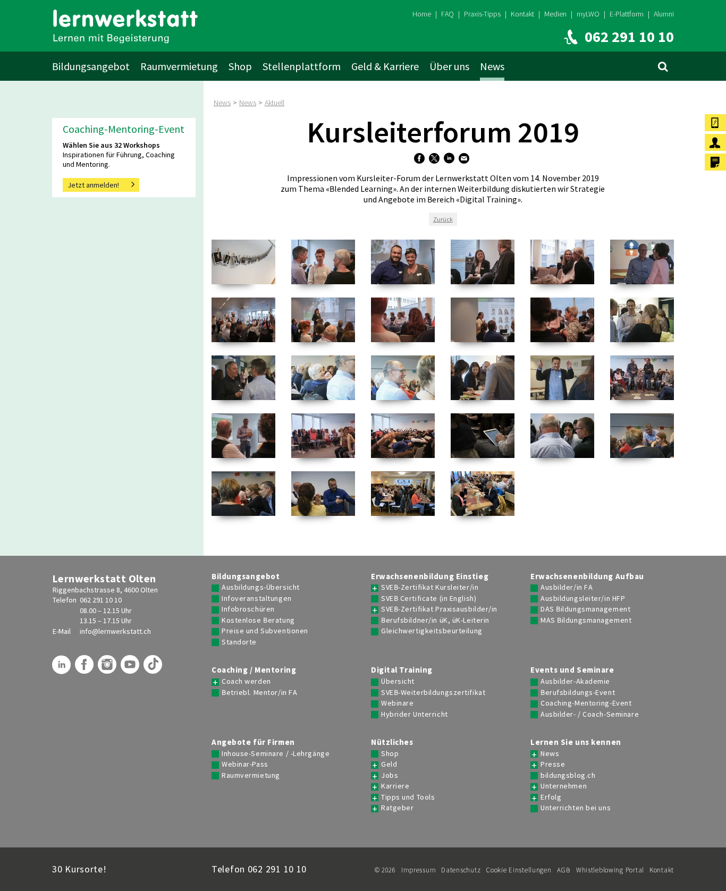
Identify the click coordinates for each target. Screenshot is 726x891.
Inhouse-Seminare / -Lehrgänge (276, 753)
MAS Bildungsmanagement (586, 620)
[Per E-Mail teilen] (465, 159)
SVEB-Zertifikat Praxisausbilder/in (439, 609)
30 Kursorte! (79, 869)
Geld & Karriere (385, 66)
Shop (240, 66)
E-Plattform (627, 14)
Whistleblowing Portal (610, 870)
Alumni (664, 14)
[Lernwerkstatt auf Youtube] (131, 668)
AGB (564, 870)
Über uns (449, 66)
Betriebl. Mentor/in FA (259, 692)
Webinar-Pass (245, 764)
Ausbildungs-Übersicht (261, 587)
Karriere (395, 786)
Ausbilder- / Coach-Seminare (590, 714)
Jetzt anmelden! (93, 185)
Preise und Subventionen (265, 630)
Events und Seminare (572, 670)
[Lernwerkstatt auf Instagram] (108, 668)
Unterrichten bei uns (576, 807)
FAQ (447, 14)
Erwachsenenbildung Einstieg (429, 576)
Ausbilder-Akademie (575, 681)
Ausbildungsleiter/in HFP (583, 598)
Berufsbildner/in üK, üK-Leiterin (435, 620)
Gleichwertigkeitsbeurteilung (432, 630)
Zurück (443, 219)
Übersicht (398, 681)
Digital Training (402, 670)
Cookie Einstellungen (518, 870)
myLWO (588, 14)
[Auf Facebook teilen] (420, 159)
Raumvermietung (179, 66)
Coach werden (246, 681)
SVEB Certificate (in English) (428, 598)
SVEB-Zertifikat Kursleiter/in (429, 587)
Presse (553, 764)
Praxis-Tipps (482, 14)
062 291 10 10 (101, 600)
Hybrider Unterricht (414, 714)
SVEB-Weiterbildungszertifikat (433, 692)
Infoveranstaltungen (257, 598)
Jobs (389, 775)
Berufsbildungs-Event (578, 692)
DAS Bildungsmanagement (585, 609)
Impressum (418, 870)
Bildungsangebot (91, 66)
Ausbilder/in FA (567, 587)
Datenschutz (460, 870)
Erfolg (551, 797)
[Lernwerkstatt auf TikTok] (154, 668)
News (492, 66)
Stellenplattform (302, 66)
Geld (389, 764)
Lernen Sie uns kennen (575, 742)
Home (421, 14)
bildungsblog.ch (568, 775)
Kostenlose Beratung (258, 620)
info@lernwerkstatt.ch (115, 631)
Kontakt (522, 14)
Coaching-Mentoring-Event (586, 703)
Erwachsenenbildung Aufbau (587, 576)
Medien (555, 14)
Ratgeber (397, 807)
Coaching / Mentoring (254, 670)
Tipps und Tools (408, 797)
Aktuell (274, 102)
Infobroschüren (248, 609)
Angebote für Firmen (253, 742)
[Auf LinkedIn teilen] (450, 159)
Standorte (239, 642)
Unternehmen (564, 786)
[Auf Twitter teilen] (435, 159)
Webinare (397, 703)
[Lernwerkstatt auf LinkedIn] (62, 668)
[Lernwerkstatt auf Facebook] (85, 668)
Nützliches (392, 742)
